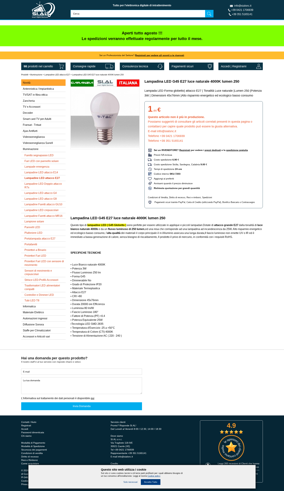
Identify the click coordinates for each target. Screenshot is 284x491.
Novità (26, 82)
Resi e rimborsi (194, 197)
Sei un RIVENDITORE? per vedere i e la (201, 150)
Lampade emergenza (36, 166)
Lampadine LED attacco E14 (41, 172)
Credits (114, 463)
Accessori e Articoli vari (36, 336)
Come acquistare (30, 463)
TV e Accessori (31, 106)
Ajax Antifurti (30, 131)
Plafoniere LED (33, 232)
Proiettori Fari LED (35, 255)
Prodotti (24, 75)
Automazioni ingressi (35, 318)
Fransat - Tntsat (32, 124)
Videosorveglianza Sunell (38, 143)
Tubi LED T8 (31, 300)
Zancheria (29, 100)
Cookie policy (154, 476)
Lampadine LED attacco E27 (57, 75)
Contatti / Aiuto (28, 422)
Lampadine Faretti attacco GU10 (43, 204)
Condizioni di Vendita (158, 197)
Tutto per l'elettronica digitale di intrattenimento (142, 5)
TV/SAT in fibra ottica (35, 94)
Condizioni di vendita (32, 453)
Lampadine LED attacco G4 (40, 193)
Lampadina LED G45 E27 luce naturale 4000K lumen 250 (98, 75)
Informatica (29, 306)
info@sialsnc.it (242, 5)
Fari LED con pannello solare (41, 161)
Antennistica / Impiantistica (38, 88)
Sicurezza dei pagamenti (34, 449)
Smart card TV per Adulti (37, 119)
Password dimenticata (32, 432)
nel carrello (38, 66)
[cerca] (209, 13)
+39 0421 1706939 (242, 10)
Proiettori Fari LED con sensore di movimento (44, 263)
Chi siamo (26, 436)
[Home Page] (43, 18)
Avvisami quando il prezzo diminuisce (172, 183)
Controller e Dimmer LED (39, 294)
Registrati (26, 425)
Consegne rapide (84, 66)
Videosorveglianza (34, 136)
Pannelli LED (32, 227)
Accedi (225, 66)
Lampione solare (34, 221)
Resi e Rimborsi (29, 460)
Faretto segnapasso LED (39, 155)
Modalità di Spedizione (33, 446)
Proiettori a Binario (35, 250)
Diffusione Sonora (33, 324)
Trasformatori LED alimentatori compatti (42, 287)
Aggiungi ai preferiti (163, 178)
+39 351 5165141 (242, 14)
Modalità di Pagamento (33, 442)
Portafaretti (30, 244)
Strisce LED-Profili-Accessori (41, 280)
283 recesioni (231, 463)
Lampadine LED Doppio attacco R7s (43, 185)
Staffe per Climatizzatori (37, 330)
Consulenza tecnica (135, 66)
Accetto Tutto (150, 482)
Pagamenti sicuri (182, 66)
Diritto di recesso (177, 197)
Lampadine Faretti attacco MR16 (43, 215)
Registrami (239, 66)
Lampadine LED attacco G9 (40, 198)
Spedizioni (207, 197)
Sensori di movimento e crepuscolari (38, 272)
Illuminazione (36, 75)
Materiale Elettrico (33, 312)
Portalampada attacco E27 (39, 238)
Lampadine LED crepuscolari (41, 210)
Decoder (28, 112)
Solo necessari (130, 482)
